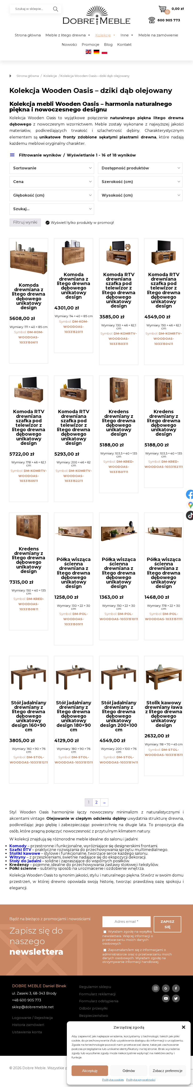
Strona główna (28, 35)
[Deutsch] (96, 53)
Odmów (129, 1071)
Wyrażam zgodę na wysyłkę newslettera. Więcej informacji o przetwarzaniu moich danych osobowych (127, 938)
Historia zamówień (28, 1025)
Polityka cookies (113, 1079)
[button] (183, 1027)
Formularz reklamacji (97, 994)
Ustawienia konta (27, 1032)
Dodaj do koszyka (28, 353)
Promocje (90, 44)
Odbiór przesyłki (93, 1008)
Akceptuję (89, 1071)
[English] (88, 53)
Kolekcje (103, 35)
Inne (125, 35)
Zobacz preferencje (167, 1071)
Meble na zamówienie (158, 35)
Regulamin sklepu (95, 987)
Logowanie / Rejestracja (32, 1018)
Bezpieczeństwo (93, 1016)
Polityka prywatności (140, 1079)
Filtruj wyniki (25, 222)
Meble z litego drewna (65, 35)
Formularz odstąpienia (98, 1001)
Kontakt (124, 44)
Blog (108, 44)
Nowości (69, 44)
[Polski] (104, 53)
